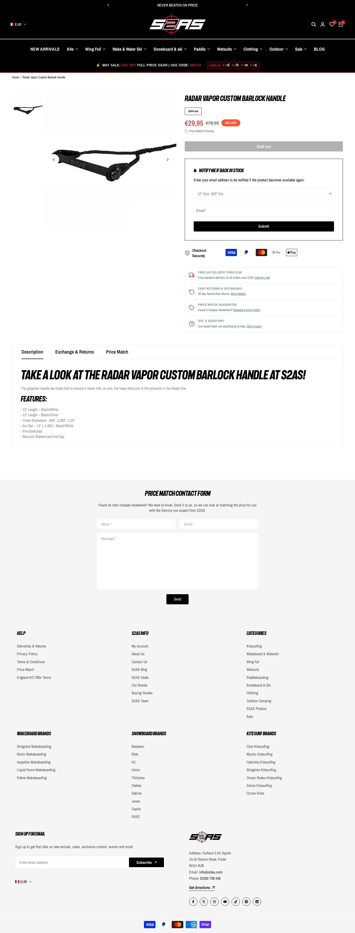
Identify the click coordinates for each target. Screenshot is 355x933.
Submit (263, 226)
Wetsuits (253, 669)
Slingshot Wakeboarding (34, 746)
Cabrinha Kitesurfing (261, 762)
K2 (133, 762)
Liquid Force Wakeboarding (36, 769)
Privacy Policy (27, 653)
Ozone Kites (255, 793)
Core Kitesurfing (258, 746)
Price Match (117, 351)
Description (32, 351)
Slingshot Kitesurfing (261, 769)
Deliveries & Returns (31, 646)
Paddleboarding (257, 677)
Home (15, 77)
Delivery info (262, 277)
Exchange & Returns (74, 351)
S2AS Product (257, 708)
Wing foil (253, 661)
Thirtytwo (138, 777)
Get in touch (254, 326)
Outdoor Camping (259, 700)
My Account (140, 646)
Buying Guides (142, 692)
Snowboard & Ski (259, 685)
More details (238, 294)
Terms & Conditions (31, 661)
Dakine (137, 793)
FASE (136, 816)
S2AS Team (140, 700)
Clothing (252, 692)
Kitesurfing (254, 646)
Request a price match (246, 310)
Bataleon (138, 746)
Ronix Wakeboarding (31, 754)
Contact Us (139, 661)
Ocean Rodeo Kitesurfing (264, 777)
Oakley (137, 785)
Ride (135, 754)
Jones (136, 801)
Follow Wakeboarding (32, 777)
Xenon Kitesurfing (259, 785)
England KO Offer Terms (34, 677)
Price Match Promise (201, 131)
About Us (138, 653)
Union (136, 769)
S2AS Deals (140, 677)
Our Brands (140, 685)
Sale (250, 716)
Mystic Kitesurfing (259, 754)
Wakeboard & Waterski (263, 653)
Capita (136, 808)
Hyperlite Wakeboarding (33, 762)
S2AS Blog (139, 669)
